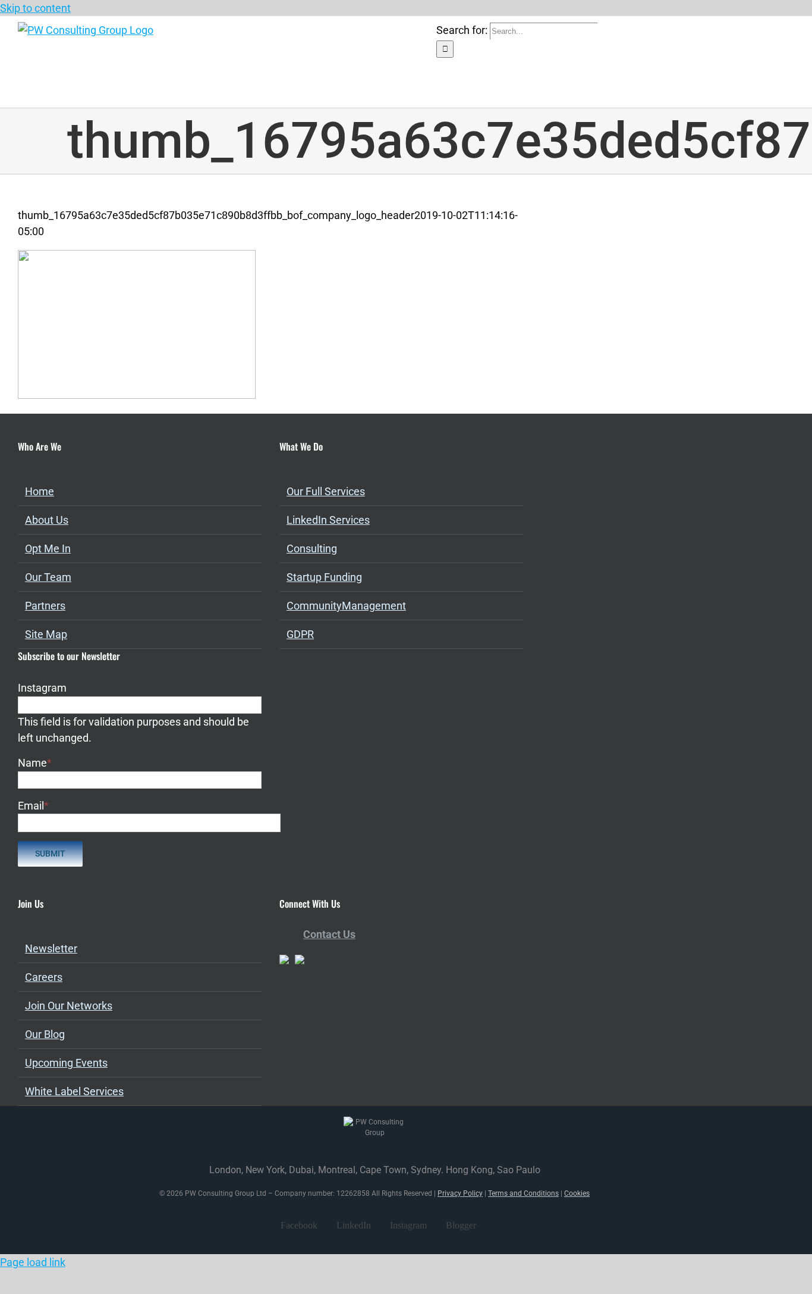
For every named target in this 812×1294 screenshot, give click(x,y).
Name (35, 763)
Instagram (42, 688)
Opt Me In (48, 548)
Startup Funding (324, 577)
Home (39, 491)
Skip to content (35, 8)
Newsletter (51, 948)
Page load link (32, 1262)
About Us (46, 520)
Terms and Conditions (523, 1193)
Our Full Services (326, 491)
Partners (45, 605)
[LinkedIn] (299, 1013)
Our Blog (45, 1034)
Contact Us (329, 934)
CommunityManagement (346, 605)
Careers (43, 977)
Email (33, 805)
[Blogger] (331, 1013)
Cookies (577, 1193)
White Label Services (74, 1091)
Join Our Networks (68, 1005)
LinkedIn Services (328, 520)
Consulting (312, 548)
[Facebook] (283, 1013)
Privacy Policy (460, 1193)
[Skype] (347, 1013)
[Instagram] (315, 1013)
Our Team (48, 577)
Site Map (46, 634)
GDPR (300, 634)
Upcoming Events (66, 1063)
